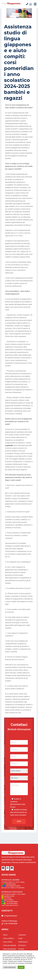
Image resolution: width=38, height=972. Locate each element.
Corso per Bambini (9, 949)
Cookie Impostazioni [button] (9, 967)
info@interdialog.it (10, 916)
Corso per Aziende (9, 945)
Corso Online (7, 942)
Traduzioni (22, 935)
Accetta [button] (21, 967)
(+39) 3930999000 (10, 924)
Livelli (20, 938)
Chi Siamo (22, 945)
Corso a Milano (8, 938)
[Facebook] (3, 869)
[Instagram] (7, 869)
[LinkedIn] (12, 869)
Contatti (21, 949)
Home (5, 935)
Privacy (12, 807)
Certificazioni (23, 942)
